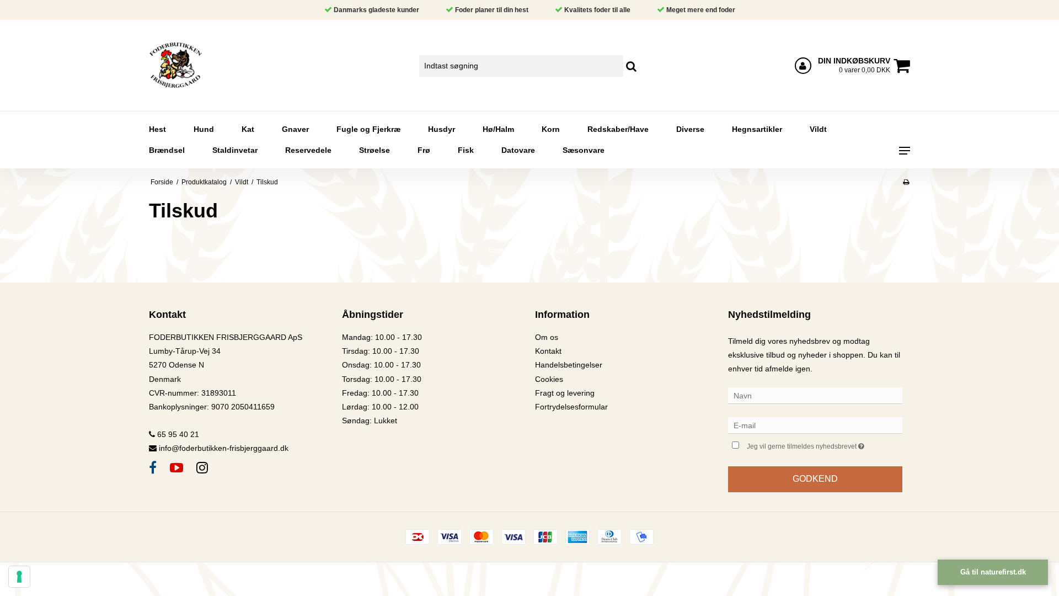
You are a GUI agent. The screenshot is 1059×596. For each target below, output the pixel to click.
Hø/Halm (498, 129)
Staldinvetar (235, 150)
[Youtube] (176, 467)
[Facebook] (153, 467)
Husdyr (441, 129)
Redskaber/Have (618, 129)
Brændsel (167, 150)
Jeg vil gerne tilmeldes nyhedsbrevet (824, 444)
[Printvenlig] (906, 182)
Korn (551, 129)
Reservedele (308, 150)
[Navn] (815, 395)
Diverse (690, 129)
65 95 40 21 (177, 434)
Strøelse (374, 150)
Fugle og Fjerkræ (368, 129)
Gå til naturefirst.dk (993, 572)
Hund (204, 129)
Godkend (815, 478)
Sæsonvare (584, 150)
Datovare (518, 150)
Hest (157, 129)
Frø (424, 150)
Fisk (466, 150)
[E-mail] (815, 425)
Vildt (818, 129)
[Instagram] (202, 467)
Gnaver (295, 129)
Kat (248, 129)
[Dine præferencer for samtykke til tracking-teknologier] (19, 576)
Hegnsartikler (757, 129)
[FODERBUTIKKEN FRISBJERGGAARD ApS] (207, 65)
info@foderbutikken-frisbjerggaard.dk (223, 448)
